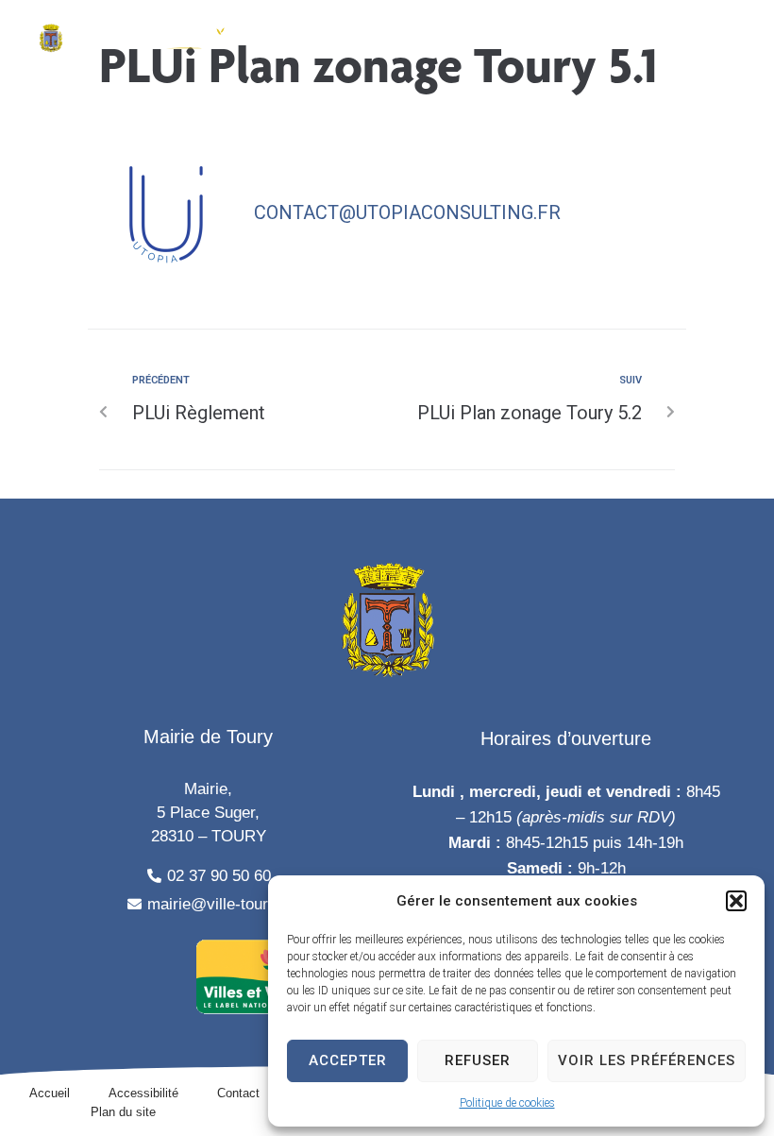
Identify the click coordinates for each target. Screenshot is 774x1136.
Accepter (348, 1060)
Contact (238, 1093)
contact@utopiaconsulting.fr (407, 212)
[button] (736, 900)
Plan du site (123, 1112)
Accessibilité (143, 1093)
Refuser (478, 1060)
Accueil (49, 1093)
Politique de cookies (507, 1103)
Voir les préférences (646, 1060)
